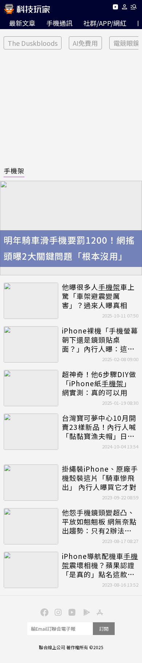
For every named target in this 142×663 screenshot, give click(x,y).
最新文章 (22, 23)
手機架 (14, 170)
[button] (124, 8)
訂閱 (104, 628)
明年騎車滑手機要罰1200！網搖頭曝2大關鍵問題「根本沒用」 (69, 248)
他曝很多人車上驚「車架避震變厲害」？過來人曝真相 (98, 296)
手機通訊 (59, 23)
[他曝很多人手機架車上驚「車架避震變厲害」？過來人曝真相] (31, 301)
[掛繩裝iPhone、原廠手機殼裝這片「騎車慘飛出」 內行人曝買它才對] (31, 482)
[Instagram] (57, 612)
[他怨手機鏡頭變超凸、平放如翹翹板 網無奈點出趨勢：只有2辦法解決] (31, 526)
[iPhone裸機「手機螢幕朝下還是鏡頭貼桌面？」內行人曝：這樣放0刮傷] (31, 344)
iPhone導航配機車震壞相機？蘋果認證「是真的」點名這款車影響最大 (100, 565)
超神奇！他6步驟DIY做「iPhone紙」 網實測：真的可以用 (99, 383)
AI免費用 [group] (85, 43)
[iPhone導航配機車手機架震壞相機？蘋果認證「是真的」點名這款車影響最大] (31, 570)
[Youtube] (115, 8)
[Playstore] (85, 612)
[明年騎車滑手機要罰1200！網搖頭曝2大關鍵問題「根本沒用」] (71, 228)
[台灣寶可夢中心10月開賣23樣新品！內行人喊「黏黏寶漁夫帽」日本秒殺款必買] (31, 432)
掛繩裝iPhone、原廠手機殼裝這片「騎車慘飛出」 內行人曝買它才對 (100, 477)
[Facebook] (43, 612)
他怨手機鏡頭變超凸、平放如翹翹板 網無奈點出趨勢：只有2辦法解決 (99, 521)
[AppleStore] (99, 612)
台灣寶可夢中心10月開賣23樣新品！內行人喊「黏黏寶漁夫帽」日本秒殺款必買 (99, 427)
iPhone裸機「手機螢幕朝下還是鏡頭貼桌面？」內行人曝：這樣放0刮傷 (100, 339)
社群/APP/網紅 (104, 23)
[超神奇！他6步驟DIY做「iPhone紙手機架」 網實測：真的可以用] (31, 388)
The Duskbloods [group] (33, 43)
